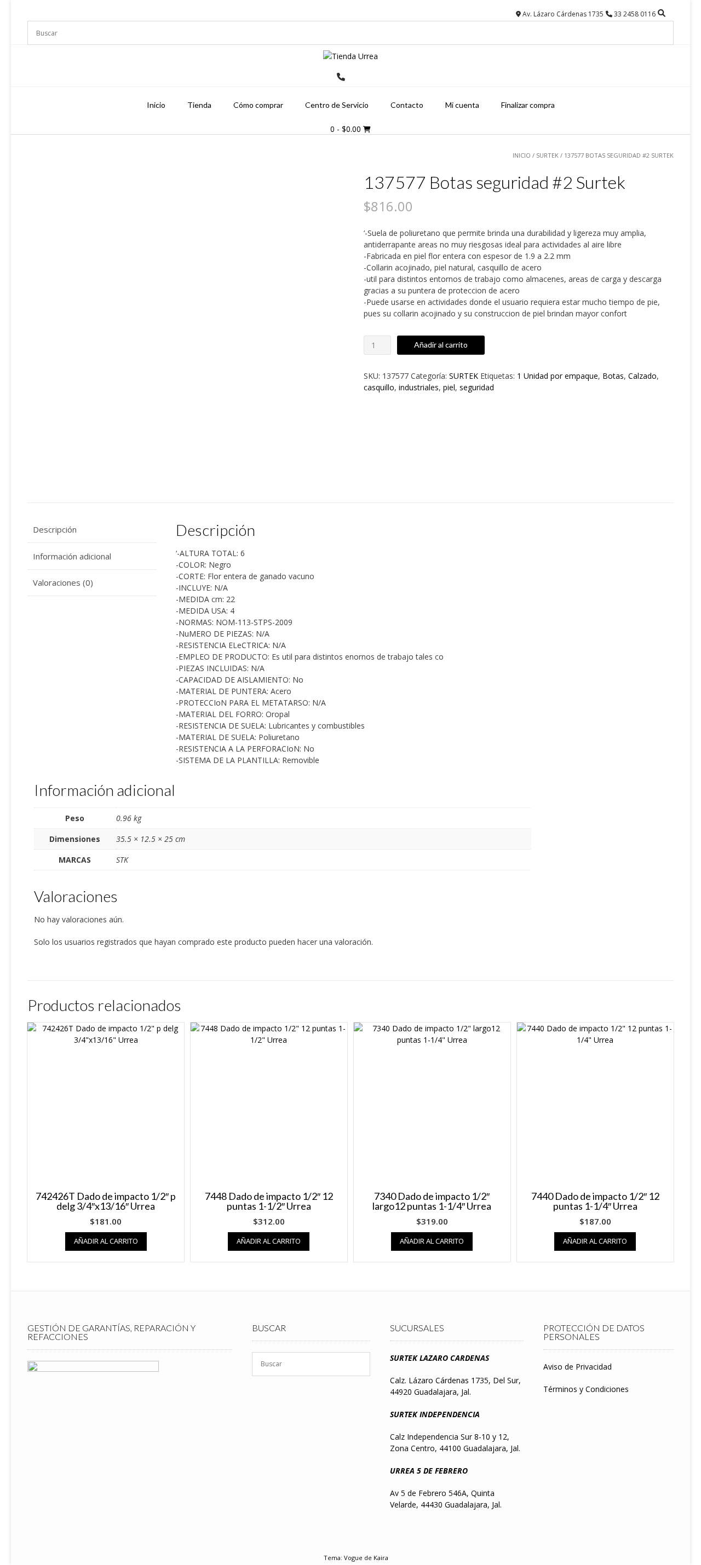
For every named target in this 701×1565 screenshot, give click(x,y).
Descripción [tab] (55, 529)
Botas (613, 376)
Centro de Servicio (337, 104)
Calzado (642, 376)
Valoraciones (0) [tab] (63, 582)
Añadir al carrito (441, 344)
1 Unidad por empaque (557, 376)
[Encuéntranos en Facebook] (355, 76)
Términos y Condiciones (586, 1389)
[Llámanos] (341, 76)
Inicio (156, 104)
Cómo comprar (258, 104)
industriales (419, 387)
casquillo (379, 387)
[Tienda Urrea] (350, 56)
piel (449, 387)
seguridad (476, 387)
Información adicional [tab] (72, 556)
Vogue (353, 1558)
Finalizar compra (528, 104)
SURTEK (547, 155)
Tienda (199, 104)
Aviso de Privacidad (577, 1366)
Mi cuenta (462, 104)
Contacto (406, 104)
